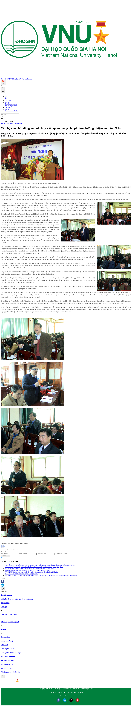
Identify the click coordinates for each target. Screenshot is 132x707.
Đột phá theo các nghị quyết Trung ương (17, 599)
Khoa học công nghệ (11, 104)
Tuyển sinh (5, 603)
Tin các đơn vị (6, 637)
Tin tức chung (18, 123)
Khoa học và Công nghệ (10, 622)
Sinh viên (7, 107)
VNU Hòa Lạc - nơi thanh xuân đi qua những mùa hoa (21, 574)
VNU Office (12, 79)
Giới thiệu (8, 100)
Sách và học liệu (7, 660)
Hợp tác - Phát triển (9, 614)
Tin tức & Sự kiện (6, 123)
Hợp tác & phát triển (11, 106)
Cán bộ (7, 109)
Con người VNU (7, 649)
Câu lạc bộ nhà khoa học (11, 653)
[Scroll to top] (3, 676)
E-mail (18, 79)
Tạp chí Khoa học (8, 656)
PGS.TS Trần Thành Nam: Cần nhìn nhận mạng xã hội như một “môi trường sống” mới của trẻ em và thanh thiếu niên (41, 575)
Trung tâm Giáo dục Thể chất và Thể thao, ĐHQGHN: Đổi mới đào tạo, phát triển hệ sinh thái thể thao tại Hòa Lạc (40, 565)
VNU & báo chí (7, 664)
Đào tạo (7, 102)
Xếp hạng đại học (8, 668)
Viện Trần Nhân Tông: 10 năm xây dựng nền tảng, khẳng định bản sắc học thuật (29, 568)
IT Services (23, 79)
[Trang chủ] (59, 77)
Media (3, 629)
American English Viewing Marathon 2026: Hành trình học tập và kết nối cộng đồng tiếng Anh (34, 567)
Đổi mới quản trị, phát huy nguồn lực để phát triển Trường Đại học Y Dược (28, 570)
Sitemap (29, 79)
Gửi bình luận (5, 555)
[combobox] (3, 82)
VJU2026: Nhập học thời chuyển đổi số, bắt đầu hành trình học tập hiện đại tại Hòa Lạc (31, 572)
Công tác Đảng (7, 641)
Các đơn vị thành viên (11, 111)
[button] (66, 581)
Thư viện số (4, 79)
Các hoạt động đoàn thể (10, 672)
